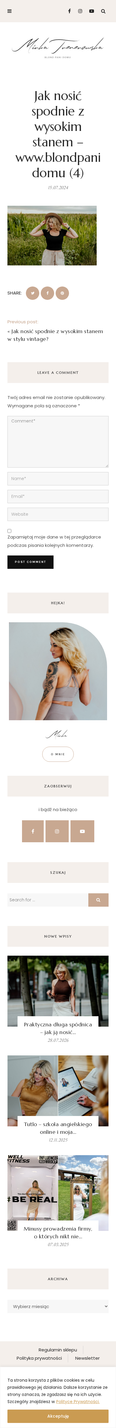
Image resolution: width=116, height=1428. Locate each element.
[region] (58, 1397)
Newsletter (87, 1358)
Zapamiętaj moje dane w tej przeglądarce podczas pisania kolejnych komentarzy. (54, 541)
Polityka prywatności (39, 1358)
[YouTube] (90, 11)
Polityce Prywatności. (78, 1402)
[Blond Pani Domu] (58, 47)
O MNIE (58, 754)
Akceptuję (58, 1416)
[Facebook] (67, 11)
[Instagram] (78, 11)
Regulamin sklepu (58, 1350)
